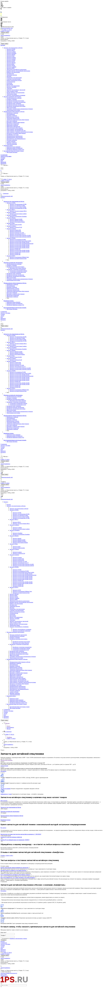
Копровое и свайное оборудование (16, 122)
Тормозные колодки (12, 75)
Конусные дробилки (12, 121)
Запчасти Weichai (11, 62)
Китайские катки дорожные (14, 103)
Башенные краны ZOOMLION (14, 148)
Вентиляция (10, 84)
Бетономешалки (11, 114)
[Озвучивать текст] (1, 23)
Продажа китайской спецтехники (12, 96)
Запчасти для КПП (11, 87)
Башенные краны (8, 145)
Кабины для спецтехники (13, 72)
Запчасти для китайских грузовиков (16, 95)
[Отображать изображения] (1, 18)
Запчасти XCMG (11, 49)
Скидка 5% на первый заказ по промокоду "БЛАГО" (15, 840)
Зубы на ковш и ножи (12, 91)
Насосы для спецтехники (13, 85)
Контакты (3, 163)
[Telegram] (1, 166)
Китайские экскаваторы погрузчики (16, 106)
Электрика (9, 88)
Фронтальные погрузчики (13, 110)
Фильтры (9, 76)
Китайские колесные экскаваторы (15, 104)
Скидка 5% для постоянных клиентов (11, 837)
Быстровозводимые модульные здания (14, 151)
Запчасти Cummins (11, 66)
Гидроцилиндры (11, 81)
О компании (4, 155)
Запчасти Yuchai (11, 65)
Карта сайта (4, 974)
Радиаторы (9, 83)
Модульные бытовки (12, 152)
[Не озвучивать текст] (1, 25)
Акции (2, 159)
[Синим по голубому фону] (1, 12)
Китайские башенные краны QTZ (15, 149)
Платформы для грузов (12, 134)
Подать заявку (4, 43)
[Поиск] (2, 168)
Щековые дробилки (12, 142)
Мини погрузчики (11, 107)
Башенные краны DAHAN (13, 146)
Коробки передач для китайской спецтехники (18, 70)
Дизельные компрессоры (13, 118)
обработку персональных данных (18, 938)
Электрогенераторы (12, 144)
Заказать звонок (5, 32)
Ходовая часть (10, 73)
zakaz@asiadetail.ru (5, 35)
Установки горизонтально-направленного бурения (20, 108)
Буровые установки (12, 99)
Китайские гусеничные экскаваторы (16, 102)
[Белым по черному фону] (1, 10)
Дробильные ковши (12, 94)
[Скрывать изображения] (1, 20)
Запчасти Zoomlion (11, 53)
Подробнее (3, 771)
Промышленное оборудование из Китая (14, 111)
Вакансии (3, 162)
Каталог (3, 45)
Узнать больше (4, 765)
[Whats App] (4, 166)
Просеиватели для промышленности (16, 138)
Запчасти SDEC (11, 68)
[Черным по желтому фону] (1, 14)
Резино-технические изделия (14, 80)
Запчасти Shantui (11, 54)
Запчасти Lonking (11, 51)
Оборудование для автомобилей (15, 129)
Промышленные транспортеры (15, 137)
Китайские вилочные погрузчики (15, 100)
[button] (15, 867)
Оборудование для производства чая (16, 130)
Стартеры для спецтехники (14, 79)
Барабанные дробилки (12, 113)
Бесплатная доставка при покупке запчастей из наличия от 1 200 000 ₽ (21, 834)
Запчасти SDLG (11, 50)
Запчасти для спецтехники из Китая (13, 47)
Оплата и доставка (6, 156)
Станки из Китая (11, 141)
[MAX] (6, 166)
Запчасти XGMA (11, 60)
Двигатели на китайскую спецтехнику (17, 69)
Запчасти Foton (10, 56)
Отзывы (3, 157)
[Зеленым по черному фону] (1, 15)
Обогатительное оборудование (14, 127)
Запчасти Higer (10, 64)
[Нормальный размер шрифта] (2, 4)
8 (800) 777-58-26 (7, 29)
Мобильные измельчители (13, 126)
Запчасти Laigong (11, 57)
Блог (2, 160)
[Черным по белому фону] (1, 9)
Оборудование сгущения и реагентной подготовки (20, 132)
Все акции (3, 827)
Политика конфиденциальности (9, 973)
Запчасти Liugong (11, 58)
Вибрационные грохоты (13, 117)
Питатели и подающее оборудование (16, 133)
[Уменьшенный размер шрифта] (1, 2)
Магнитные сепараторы (13, 123)
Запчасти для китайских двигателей (16, 89)
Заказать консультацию (6, 760)
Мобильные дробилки (12, 125)
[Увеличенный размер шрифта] (2, 6)
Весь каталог (4, 800)
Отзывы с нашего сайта (7, 855)
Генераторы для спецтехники (14, 77)
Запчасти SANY (11, 61)
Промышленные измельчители (14, 136)
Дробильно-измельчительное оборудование (18, 119)
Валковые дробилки (12, 115)
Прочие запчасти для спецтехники (15, 92)
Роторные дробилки (12, 140)
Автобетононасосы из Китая (14, 98)
